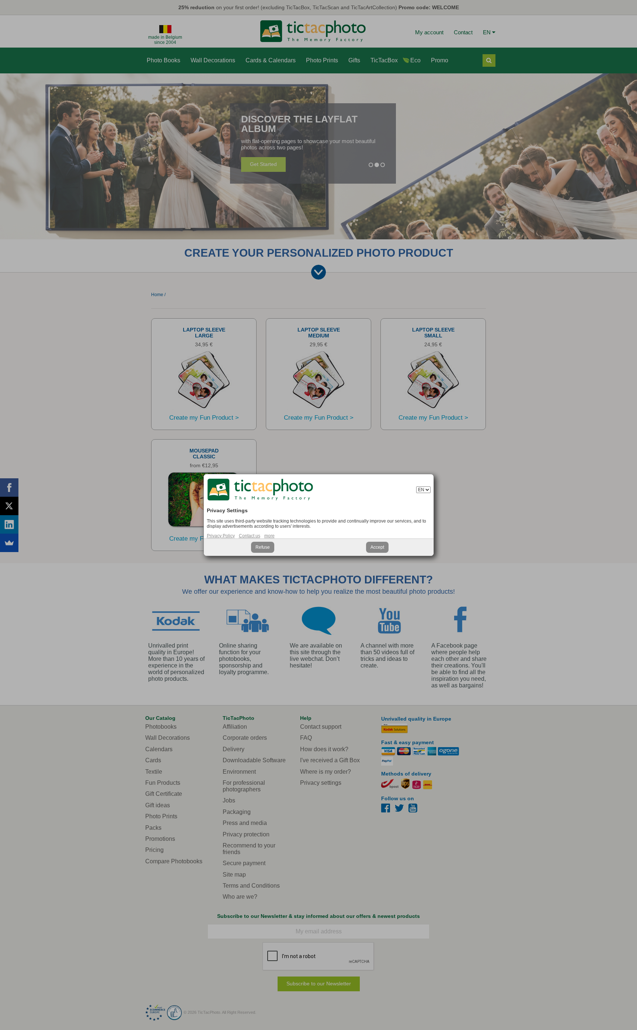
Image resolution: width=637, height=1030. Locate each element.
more (269, 535)
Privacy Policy (221, 535)
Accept (377, 547)
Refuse (262, 547)
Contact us (249, 535)
